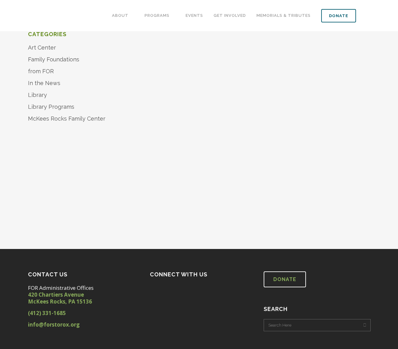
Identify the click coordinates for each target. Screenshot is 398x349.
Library (37, 95)
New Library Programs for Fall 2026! (178, 220)
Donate (284, 279)
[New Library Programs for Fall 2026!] (180, 115)
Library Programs (51, 106)
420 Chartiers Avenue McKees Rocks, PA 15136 (60, 298)
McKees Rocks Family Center (66, 118)
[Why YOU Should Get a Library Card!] (300, 115)
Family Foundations (53, 59)
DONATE (338, 15)
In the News (44, 83)
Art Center (42, 47)
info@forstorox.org (54, 324)
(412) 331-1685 (47, 313)
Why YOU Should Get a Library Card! (291, 220)
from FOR (41, 71)
